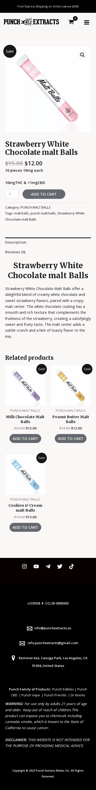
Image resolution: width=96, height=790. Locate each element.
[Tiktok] (71, 566)
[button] (82, 55)
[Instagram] (24, 566)
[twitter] (59, 566)
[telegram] (48, 566)
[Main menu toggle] (86, 22)
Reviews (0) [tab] (15, 251)
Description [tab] (15, 242)
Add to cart (44, 194)
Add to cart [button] (25, 438)
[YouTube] (36, 566)
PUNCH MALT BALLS (36, 207)
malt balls (21, 213)
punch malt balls (43, 213)
